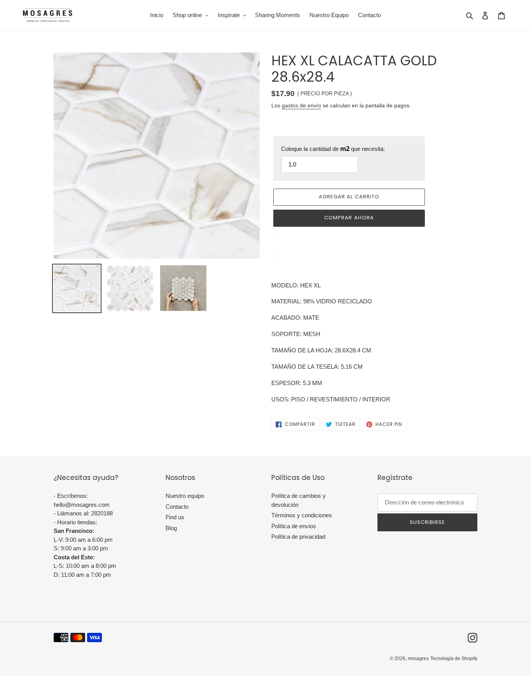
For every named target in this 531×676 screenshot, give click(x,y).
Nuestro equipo (185, 495)
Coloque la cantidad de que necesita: (333, 148)
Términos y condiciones (301, 515)
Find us (175, 517)
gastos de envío (301, 105)
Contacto (177, 506)
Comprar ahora (349, 217)
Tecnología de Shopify (453, 658)
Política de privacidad (298, 536)
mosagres (418, 658)
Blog (171, 528)
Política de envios (293, 526)
